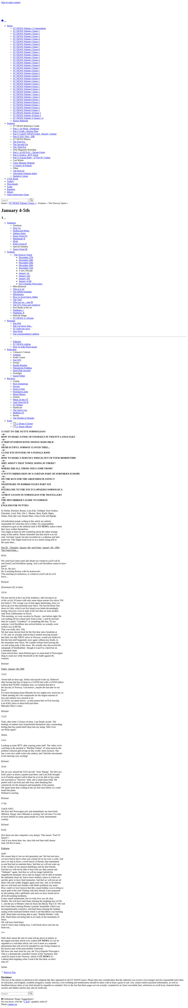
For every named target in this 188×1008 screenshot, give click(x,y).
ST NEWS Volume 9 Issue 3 (26, 110)
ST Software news (21, 328)
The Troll (17, 299)
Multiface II (18, 413)
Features (11, 123)
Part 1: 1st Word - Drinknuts (26, 128)
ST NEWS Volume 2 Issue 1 (26, 31)
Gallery (10, 181)
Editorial (17, 341)
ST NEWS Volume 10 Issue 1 (27, 113)
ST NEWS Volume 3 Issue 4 (26, 60)
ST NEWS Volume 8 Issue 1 (26, 99)
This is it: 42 (18, 289)
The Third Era (19, 147)
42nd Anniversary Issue (18, 194)
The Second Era (20, 144)
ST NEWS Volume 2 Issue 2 (26, 33)
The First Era (19, 142)
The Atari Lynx (20, 410)
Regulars (11, 320)
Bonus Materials (20, 120)
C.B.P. (27, 1001)
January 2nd (24, 276)
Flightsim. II (18, 313)
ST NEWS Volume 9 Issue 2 (26, 107)
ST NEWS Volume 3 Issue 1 (26, 52)
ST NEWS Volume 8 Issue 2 (26, 102)
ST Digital (18, 405)
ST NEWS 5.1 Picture (23, 318)
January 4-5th (25, 281)
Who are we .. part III (23, 302)
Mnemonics (18, 294)
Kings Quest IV (20, 236)
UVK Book (12, 178)
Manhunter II (19, 238)
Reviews (11, 378)
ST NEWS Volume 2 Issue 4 (26, 39)
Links (9, 186)
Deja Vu (17, 228)
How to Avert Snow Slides (25, 297)
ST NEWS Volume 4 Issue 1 (26, 70)
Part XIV (17, 360)
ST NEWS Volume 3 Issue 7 (26, 68)
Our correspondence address (26, 334)
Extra (9, 420)
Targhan (17, 354)
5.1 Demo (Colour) (24, 423)
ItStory (10, 192)
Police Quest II (20, 244)
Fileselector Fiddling (22, 368)
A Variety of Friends (22, 165)
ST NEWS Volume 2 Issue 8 (26, 49)
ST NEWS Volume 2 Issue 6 (26, 44)
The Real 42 (18, 171)
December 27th (26, 257)
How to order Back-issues (25, 347)
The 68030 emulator (22, 291)
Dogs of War (19, 389)
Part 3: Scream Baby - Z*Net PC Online (31, 157)
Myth (15, 241)
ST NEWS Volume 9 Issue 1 (26, 105)
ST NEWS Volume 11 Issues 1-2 (28, 118)
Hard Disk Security (22, 370)
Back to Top (10, 972)
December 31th (26, 268)
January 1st (24, 273)
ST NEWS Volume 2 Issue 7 (26, 47)
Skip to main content (10, 2)
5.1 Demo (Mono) (23, 426)
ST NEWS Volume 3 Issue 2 (26, 54)
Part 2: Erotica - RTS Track (25, 155)
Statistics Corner (20, 176)
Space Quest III (20, 249)
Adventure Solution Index (25, 173)
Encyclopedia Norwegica (30, 284)
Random (11, 189)
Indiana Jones (19, 233)
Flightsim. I (18, 310)
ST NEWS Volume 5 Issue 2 (26, 84)
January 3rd (24, 278)
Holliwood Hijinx (21, 231)
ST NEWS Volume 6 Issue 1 (26, 86)
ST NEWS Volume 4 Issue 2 (26, 73)
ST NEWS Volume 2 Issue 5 (26, 41)
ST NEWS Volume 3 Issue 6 (26, 65)
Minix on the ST (20, 399)
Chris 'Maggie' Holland (24, 163)
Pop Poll (17, 323)
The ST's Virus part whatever (26, 305)
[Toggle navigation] (5, 21)
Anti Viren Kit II (20, 402)
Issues (10, 25)
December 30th (26, 265)
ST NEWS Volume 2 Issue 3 (26, 36)
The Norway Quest (23, 255)
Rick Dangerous (20, 384)
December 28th (26, 260)
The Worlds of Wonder (23, 418)
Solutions (11, 223)
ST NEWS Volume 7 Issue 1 (26, 91)
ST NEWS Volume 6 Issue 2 (26, 89)
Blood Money (19, 394)
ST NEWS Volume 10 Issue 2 (27, 115)
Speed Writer (19, 376)
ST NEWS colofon (22, 344)
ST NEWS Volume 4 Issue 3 (26, 76)
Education (11, 349)
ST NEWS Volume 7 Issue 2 (26, 94)
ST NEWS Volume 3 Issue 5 (26, 62)
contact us (12, 1004)
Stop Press (18, 331)
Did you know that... (22, 326)
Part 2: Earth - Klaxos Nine (25, 131)
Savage (16, 386)
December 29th (26, 262)
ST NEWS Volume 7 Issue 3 (26, 97)
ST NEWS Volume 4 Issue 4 (26, 78)
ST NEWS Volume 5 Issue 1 (26, 81)
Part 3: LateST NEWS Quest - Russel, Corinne (35, 134)
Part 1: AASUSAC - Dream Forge (29, 152)
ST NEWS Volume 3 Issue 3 (26, 57)
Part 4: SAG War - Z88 (24, 136)
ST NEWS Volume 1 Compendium (29, 28)
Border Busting (20, 365)
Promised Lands (20, 391)
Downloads (12, 184)
